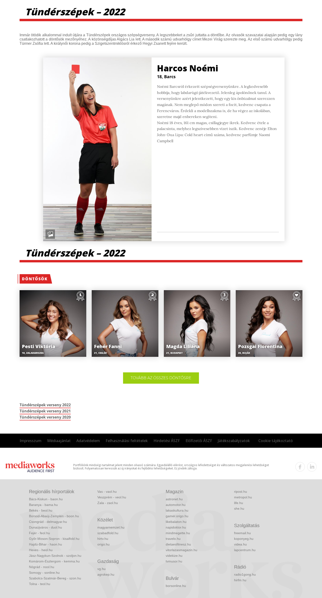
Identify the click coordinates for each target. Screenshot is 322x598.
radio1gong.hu (245, 574)
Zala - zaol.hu (107, 503)
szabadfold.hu (107, 533)
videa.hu (240, 544)
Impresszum (30, 440)
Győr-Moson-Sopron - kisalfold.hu (54, 539)
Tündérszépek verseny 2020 (45, 417)
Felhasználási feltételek (127, 440)
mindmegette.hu (178, 533)
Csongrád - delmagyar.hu (48, 522)
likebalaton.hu (176, 522)
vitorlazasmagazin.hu (181, 550)
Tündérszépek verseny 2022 (45, 404)
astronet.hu (174, 499)
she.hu (239, 508)
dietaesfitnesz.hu (178, 544)
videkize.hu (174, 555)
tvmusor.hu (174, 561)
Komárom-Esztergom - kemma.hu (54, 561)
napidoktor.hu (176, 527)
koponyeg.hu (243, 539)
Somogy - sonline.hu (44, 572)
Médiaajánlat (59, 440)
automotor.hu (176, 505)
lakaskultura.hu (177, 510)
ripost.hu (240, 491)
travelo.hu (173, 539)
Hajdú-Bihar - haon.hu (45, 544)
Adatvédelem (88, 440)
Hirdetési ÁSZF (166, 440)
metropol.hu (243, 497)
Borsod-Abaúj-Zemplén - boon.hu (54, 516)
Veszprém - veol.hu (111, 497)
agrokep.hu (105, 574)
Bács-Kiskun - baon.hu (46, 499)
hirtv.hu (102, 539)
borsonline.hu (176, 586)
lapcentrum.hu (245, 550)
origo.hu (103, 544)
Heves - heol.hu (41, 550)
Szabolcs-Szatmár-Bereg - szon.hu (55, 578)
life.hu (238, 503)
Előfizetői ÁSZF (199, 440)
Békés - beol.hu (40, 510)
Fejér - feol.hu (39, 533)
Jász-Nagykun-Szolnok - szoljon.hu (55, 555)
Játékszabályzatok (234, 440)
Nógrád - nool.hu (41, 567)
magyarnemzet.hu (110, 527)
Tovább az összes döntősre (161, 378)
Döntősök (35, 278)
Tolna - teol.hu (39, 584)
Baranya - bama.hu (43, 505)
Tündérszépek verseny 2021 (45, 411)
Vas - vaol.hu (107, 491)
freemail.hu (242, 533)
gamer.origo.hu (177, 516)
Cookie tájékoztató (275, 440)
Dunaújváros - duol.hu (45, 527)
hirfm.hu (240, 580)
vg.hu (101, 569)
